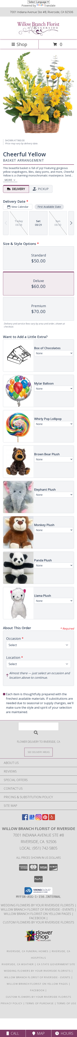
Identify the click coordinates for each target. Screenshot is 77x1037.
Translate (50, 5)
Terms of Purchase (39, 1003)
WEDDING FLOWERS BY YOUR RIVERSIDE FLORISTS (38, 905)
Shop (22, 44)
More (8, 180)
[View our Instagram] (38, 819)
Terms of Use (66, 1003)
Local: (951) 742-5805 (38, 848)
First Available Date (49, 206)
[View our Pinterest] (45, 819)
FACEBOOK (37, 918)
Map (40, 1033)
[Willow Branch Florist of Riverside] (38, 34)
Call (14, 1033)
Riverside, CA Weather (18, 964)
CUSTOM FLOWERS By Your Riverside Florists (38, 922)
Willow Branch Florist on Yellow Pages (38, 914)
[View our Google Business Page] (32, 819)
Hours (66, 1033)
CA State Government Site (56, 964)
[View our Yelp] (52, 819)
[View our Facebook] (25, 819)
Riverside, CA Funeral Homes (28, 951)
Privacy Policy (11, 1003)
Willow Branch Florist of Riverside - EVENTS (38, 909)
